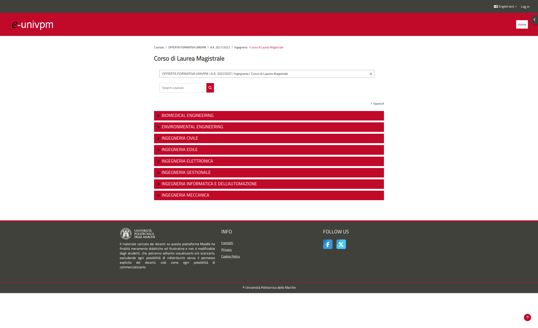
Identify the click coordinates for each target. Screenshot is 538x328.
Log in (525, 6)
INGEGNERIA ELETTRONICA (187, 160)
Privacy (226, 249)
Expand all (378, 104)
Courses (159, 47)
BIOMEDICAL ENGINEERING (188, 115)
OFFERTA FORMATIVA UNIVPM (187, 47)
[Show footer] (527, 317)
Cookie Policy (230, 256)
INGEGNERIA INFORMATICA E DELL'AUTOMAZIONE (209, 183)
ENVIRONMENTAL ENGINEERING (192, 126)
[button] (505, 6)
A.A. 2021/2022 (220, 47)
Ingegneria (240, 47)
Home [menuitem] (522, 24)
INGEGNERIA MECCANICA (185, 195)
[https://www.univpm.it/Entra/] (137, 233)
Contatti (227, 242)
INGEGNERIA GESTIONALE (186, 172)
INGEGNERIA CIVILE (180, 138)
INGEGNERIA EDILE (180, 149)
